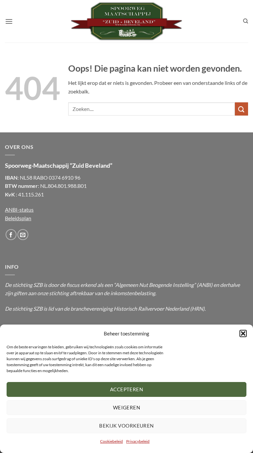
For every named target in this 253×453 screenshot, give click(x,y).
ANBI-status (19, 209)
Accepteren (126, 389)
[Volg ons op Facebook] (11, 234)
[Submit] (241, 108)
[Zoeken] (245, 21)
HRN (197, 308)
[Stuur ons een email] (22, 234)
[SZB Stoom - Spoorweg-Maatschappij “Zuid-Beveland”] (126, 21)
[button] (243, 333)
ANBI (204, 285)
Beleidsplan (18, 218)
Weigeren (126, 407)
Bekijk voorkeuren (126, 426)
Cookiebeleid (111, 441)
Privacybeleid (138, 441)
